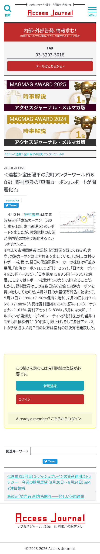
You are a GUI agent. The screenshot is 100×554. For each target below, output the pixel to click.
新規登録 (50, 385)
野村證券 (31, 214)
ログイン (24, 399)
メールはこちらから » (50, 66)
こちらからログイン (66, 418)
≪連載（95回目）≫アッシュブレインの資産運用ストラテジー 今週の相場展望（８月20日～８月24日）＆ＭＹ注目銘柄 (49, 482)
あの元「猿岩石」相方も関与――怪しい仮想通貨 (45, 496)
